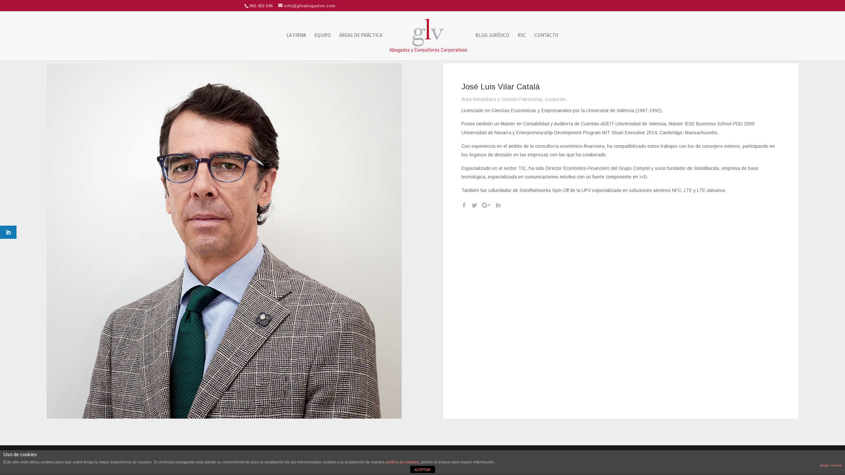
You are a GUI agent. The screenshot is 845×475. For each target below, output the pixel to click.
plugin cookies (831, 465)
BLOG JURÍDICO (492, 35)
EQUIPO (322, 35)
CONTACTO (546, 35)
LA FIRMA (296, 35)
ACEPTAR (422, 470)
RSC (522, 35)
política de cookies (402, 462)
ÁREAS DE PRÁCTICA (360, 35)
